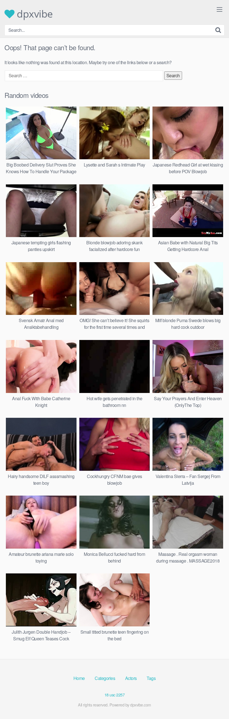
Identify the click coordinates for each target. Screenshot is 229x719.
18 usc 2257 (114, 695)
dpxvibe (34, 14)
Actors (131, 678)
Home (79, 678)
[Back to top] (213, 701)
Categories (105, 678)
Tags (151, 678)
